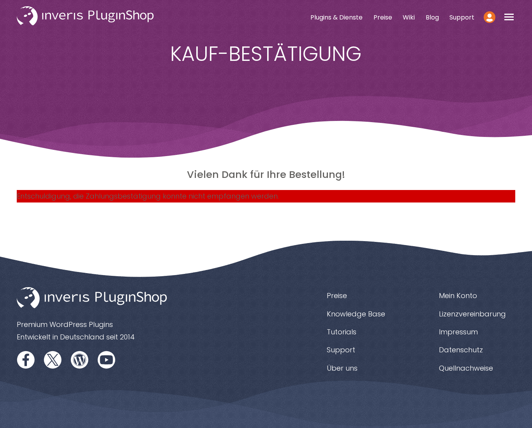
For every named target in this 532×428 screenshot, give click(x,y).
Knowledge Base (356, 314)
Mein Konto (458, 295)
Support (461, 17)
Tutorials (341, 332)
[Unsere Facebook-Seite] (26, 359)
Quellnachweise (466, 368)
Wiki (409, 17)
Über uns (342, 368)
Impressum (458, 332)
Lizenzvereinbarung (472, 314)
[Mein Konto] (490, 17)
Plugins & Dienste (336, 17)
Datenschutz (461, 350)
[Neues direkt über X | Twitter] (53, 359)
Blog (432, 17)
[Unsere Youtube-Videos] (106, 359)
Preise (382, 17)
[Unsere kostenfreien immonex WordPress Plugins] (79, 359)
